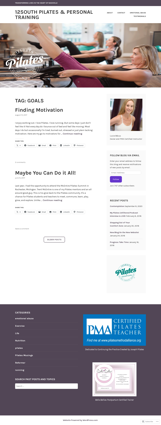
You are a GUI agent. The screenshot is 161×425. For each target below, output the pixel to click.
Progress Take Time (119, 242)
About (110, 13)
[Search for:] (46, 386)
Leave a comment (22, 229)
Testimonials (140, 16)
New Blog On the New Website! (124, 232)
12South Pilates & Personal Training (54, 14)
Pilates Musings (24, 355)
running (19, 370)
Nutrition (20, 340)
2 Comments (20, 162)
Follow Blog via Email (124, 155)
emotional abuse (24, 318)
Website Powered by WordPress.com (80, 420)
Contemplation (117, 206)
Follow (116, 179)
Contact (121, 13)
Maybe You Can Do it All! (45, 173)
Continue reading (72, 133)
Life (17, 333)
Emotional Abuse (138, 13)
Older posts (54, 240)
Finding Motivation (39, 110)
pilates (19, 348)
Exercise (20, 326)
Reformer (20, 362)
